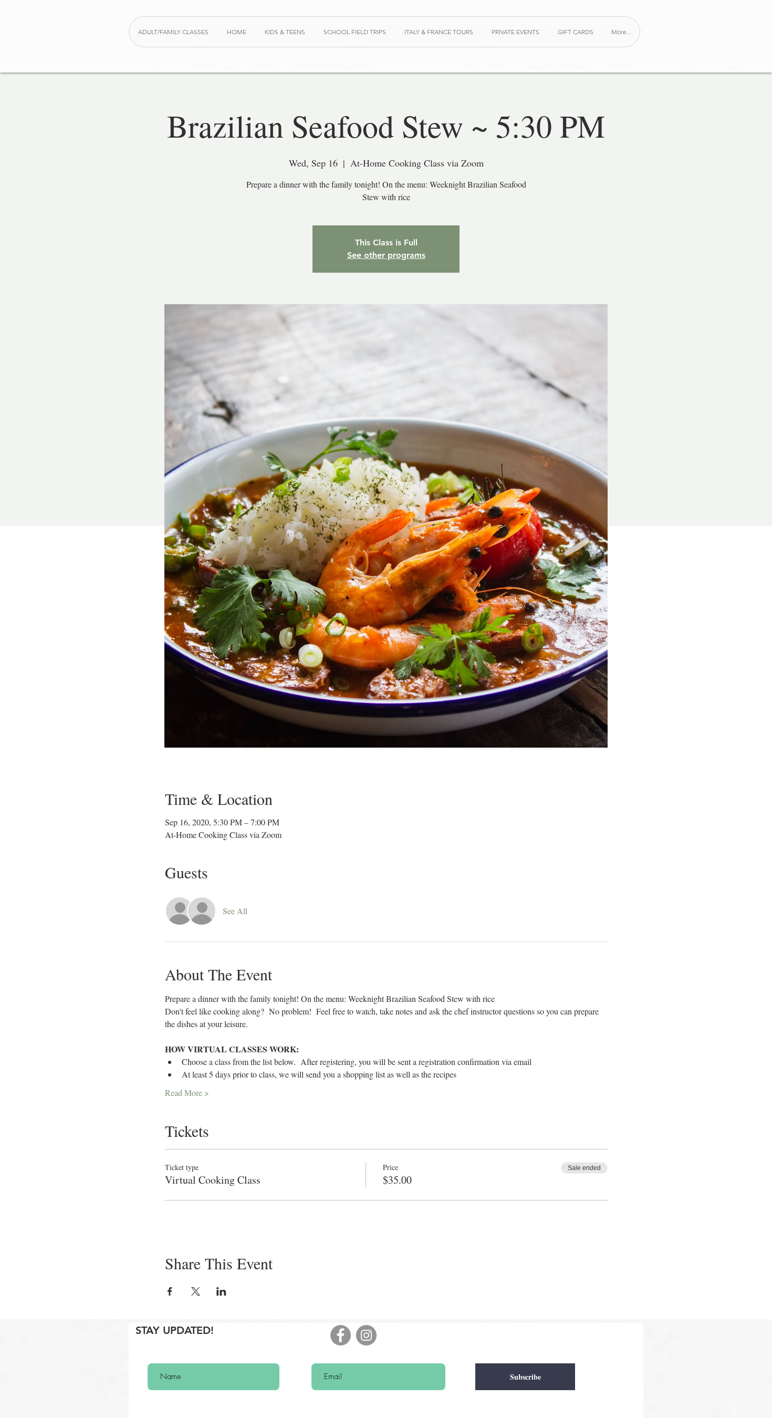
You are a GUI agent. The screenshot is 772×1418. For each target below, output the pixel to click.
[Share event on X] (196, 1291)
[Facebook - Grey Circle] (340, 1335)
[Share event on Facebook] (170, 1291)
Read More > (187, 1092)
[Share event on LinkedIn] (221, 1291)
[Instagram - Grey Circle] (366, 1335)
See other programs (386, 255)
